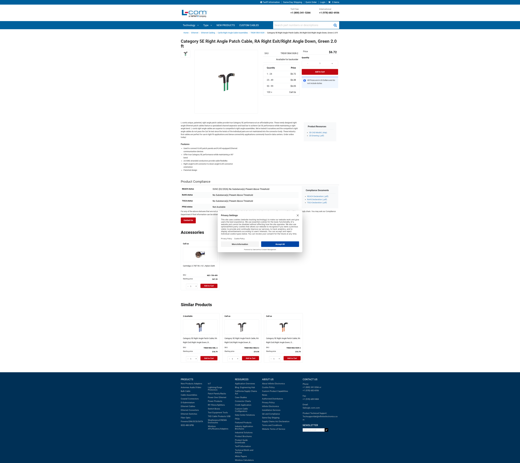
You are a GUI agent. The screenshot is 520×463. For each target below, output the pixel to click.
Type (206, 25)
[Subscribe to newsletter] (326, 430)
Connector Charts (243, 401)
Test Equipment (215, 412)
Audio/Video (195, 387)
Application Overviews (245, 383)
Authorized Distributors (272, 399)
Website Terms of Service (273, 429)
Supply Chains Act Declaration (275, 421)
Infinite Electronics (270, 406)
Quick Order (311, 2)
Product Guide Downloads (241, 441)
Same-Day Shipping (270, 417)
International (329, 11)
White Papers (241, 456)
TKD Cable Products (217, 416)
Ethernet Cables (188, 406)
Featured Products (243, 422)
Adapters (198, 383)
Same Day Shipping (292, 2)
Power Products (215, 401)
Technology (189, 25)
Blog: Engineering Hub (245, 387)
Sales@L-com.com (311, 408)
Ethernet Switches (189, 414)
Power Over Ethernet (217, 397)
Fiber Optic (186, 417)
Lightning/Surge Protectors (215, 388)
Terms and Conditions (272, 425)
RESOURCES (241, 379)
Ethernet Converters (190, 410)
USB (228, 416)
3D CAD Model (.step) (318, 132)
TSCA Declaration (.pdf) (317, 202)
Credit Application (243, 405)
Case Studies (241, 397)
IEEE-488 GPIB (187, 425)
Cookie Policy (268, 387)
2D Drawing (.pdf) (316, 136)
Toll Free (300, 11)
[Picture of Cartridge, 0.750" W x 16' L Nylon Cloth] (200, 250)
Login (322, 2)
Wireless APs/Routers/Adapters (218, 427)
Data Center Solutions (245, 415)
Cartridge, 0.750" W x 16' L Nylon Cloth (199, 266)
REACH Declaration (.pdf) (317, 196)
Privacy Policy (268, 402)
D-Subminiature (188, 402)
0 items (335, 2)
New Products (187, 383)
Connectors (193, 399)
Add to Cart (320, 72)
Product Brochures (243, 436)
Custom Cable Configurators (241, 410)
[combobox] (306, 25)
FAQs (237, 419)
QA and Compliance (271, 414)
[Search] (335, 25)
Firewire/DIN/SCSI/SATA (192, 421)
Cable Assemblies (189, 395)
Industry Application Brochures (244, 427)
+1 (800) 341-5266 (311, 387)
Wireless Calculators (244, 460)
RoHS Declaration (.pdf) (317, 199)
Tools (225, 412)
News (264, 395)
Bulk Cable (185, 391)
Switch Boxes (214, 409)
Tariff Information (271, 2)
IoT (209, 383)
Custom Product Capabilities (275, 391)
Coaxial (184, 399)
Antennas (185, 387)
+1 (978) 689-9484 (311, 399)
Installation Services (271, 410)
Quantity (305, 58)
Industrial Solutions (244, 432)
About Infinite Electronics (273, 383)
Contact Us (188, 220)
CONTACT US (310, 379)
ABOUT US (268, 379)
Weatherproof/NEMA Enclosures (217, 421)
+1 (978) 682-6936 (311, 390)
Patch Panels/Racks (217, 393)
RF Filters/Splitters (216, 405)
